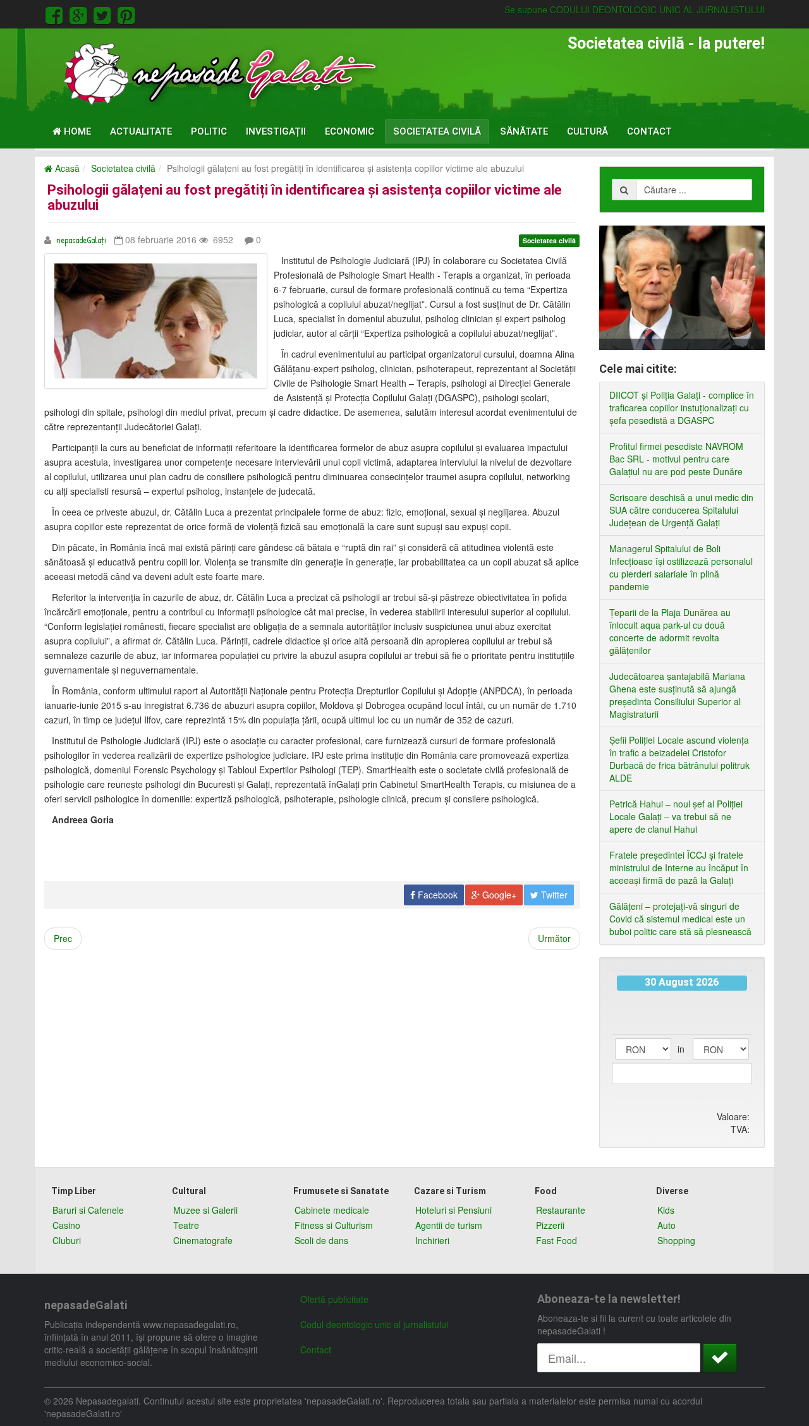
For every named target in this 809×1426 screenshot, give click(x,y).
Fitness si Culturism (334, 1225)
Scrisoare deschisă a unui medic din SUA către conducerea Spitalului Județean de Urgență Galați (681, 510)
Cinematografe (203, 1240)
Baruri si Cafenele (88, 1210)
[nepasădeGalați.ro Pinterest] (126, 14)
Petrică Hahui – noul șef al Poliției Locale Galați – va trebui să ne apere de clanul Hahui (676, 816)
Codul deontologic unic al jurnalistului (374, 1324)
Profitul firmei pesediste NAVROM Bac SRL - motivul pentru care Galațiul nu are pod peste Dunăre (676, 459)
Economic (349, 131)
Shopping (676, 1240)
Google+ (498, 894)
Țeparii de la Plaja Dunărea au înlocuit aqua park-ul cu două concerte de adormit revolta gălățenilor (670, 631)
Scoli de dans (321, 1240)
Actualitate (141, 131)
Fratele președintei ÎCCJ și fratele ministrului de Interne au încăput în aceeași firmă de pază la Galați (678, 867)
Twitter (553, 894)
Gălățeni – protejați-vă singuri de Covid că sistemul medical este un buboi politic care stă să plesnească (680, 919)
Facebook (436, 894)
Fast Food (556, 1240)
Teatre (186, 1225)
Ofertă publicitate (334, 1299)
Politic (209, 131)
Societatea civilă (437, 131)
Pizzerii (550, 1225)
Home (76, 131)
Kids (665, 1210)
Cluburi (66, 1240)
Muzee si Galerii (205, 1210)
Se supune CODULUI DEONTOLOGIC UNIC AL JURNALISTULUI (634, 9)
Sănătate (524, 131)
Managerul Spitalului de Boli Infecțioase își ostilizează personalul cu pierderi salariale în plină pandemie (681, 567)
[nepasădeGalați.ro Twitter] (104, 14)
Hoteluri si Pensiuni (453, 1210)
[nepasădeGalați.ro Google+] (80, 14)
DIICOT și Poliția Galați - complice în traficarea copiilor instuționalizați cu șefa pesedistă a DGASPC (681, 407)
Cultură (587, 131)
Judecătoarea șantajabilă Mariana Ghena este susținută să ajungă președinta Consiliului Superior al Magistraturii (677, 695)
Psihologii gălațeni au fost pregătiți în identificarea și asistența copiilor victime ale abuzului (304, 197)
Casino (66, 1225)
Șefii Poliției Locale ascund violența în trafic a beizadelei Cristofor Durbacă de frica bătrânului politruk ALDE (679, 759)
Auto (666, 1225)
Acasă (66, 168)
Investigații (276, 131)
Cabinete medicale (332, 1210)
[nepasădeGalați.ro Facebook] (56, 14)
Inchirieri (432, 1240)
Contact (649, 131)
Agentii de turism (448, 1225)
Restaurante (560, 1210)
